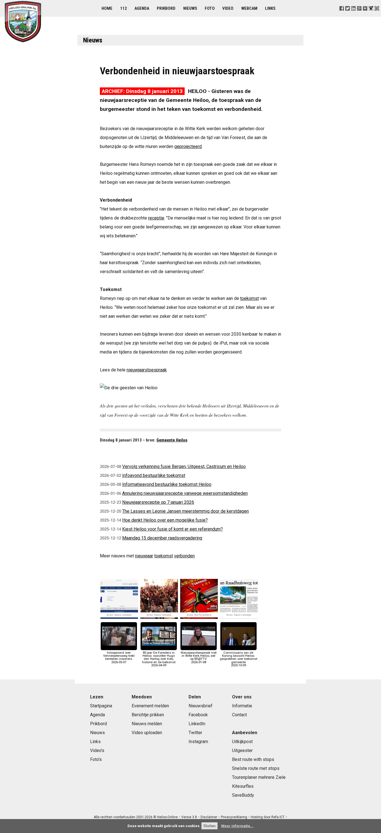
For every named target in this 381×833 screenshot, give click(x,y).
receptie (156, 218)
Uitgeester (242, 750)
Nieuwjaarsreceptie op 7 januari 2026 (158, 502)
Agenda (141, 8)
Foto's (96, 759)
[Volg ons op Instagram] (371, 15)
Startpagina (101, 705)
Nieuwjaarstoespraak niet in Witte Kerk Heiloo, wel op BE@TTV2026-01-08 (198, 657)
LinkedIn (197, 723)
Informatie (242, 705)
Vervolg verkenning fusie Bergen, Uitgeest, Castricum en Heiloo (184, 466)
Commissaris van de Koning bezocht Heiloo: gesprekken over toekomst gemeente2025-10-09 (238, 659)
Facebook (198, 714)
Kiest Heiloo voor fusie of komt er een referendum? (172, 529)
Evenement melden (150, 705)
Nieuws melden (147, 723)
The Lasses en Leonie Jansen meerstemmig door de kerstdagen (185, 511)
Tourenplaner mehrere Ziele (259, 777)
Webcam (249, 8)
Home (107, 8)
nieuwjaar (144, 555)
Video (227, 8)
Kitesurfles (243, 786)
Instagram (198, 741)
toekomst (249, 298)
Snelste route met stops (255, 768)
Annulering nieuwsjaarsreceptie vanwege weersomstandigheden (185, 493)
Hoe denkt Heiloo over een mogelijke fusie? (165, 520)
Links (270, 8)
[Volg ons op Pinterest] (377, 15)
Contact (239, 714)
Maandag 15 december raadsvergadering (162, 538)
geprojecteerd (188, 146)
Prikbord (166, 8)
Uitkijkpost (242, 741)
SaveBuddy (243, 795)
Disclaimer (209, 817)
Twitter (195, 732)
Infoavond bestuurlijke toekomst (153, 475)
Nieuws (190, 8)
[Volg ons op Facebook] (341, 15)
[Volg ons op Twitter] (347, 15)
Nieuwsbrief (201, 705)
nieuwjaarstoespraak (147, 370)
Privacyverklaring (234, 817)
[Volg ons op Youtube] (365, 15)
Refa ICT (277, 817)
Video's (97, 750)
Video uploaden (147, 732)
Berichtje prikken (148, 714)
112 (123, 8)
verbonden (184, 555)
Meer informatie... (237, 826)
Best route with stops (253, 759)
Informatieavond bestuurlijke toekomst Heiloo (166, 484)
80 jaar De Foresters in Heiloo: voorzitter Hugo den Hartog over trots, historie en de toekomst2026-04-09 (158, 659)
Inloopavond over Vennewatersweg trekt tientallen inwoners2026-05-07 (118, 657)
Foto (210, 8)
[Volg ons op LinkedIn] (353, 15)
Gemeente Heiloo (171, 440)
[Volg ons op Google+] (359, 15)
